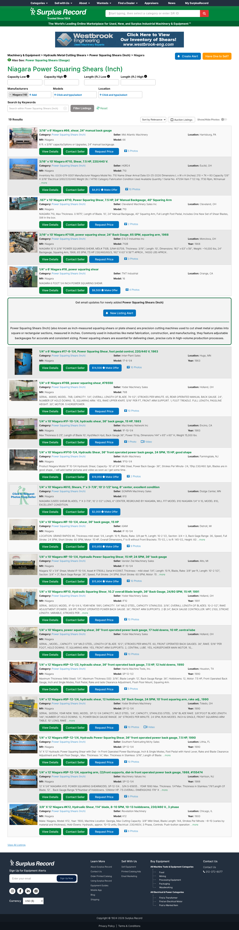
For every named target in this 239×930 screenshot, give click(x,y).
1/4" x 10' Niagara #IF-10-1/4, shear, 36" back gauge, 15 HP (79, 522)
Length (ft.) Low (95, 76)
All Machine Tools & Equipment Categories (172, 866)
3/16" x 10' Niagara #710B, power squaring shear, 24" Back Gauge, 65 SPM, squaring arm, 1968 (104, 234)
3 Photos (133, 258)
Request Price (104, 151)
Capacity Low (17, 76)
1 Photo (132, 441)
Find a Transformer (168, 897)
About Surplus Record (101, 866)
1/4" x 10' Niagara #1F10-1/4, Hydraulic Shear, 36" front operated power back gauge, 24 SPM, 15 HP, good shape (115, 452)
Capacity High (54, 76)
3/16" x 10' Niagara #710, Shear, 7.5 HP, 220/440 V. (73, 161)
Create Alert (190, 56)
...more (43, 182)
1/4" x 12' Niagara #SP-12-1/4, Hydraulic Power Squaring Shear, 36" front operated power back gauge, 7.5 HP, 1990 (117, 737)
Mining (162, 876)
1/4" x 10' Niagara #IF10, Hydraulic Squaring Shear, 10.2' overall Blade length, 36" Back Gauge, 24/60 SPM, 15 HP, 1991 (119, 591)
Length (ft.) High (132, 76)
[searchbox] (39, 95)
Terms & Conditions (129, 925)
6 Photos (133, 796)
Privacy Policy (107, 925)
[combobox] (29, 94)
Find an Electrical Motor (170, 901)
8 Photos (133, 831)
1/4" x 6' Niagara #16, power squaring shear (69, 269)
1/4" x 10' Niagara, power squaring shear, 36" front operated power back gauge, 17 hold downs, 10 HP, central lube (117, 630)
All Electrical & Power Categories (167, 892)
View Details (50, 151)
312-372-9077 (214, 871)
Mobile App (96, 890)
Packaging (164, 883)
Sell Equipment (128, 866)
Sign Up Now (66, 878)
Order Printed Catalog (101, 876)
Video (148, 441)
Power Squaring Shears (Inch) (69, 134)
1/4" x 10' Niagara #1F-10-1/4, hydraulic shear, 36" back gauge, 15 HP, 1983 (90, 421)
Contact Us (96, 871)
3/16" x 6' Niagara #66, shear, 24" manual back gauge (75, 130)
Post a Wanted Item (168, 905)
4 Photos (134, 289)
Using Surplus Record (101, 880)
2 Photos (133, 224)
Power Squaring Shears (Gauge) (48, 60)
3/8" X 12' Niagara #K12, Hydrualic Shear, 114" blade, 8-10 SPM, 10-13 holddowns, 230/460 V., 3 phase (109, 807)
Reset (104, 108)
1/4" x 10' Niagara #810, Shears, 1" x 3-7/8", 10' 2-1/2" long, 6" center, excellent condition (99, 487)
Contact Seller (75, 151)
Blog (93, 894)
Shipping (95, 899)
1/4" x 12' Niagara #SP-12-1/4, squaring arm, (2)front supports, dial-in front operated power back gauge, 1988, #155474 (121, 772)
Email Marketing (129, 876)
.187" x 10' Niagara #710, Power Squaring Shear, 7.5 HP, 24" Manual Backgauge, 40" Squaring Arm (105, 200)
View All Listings (17, 844)
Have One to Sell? (217, 56)
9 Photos (136, 545)
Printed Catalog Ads (131, 871)
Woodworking (166, 887)
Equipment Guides (99, 885)
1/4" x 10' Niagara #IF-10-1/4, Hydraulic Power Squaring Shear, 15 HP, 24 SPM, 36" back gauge (103, 556)
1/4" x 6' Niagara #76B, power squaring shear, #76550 (76, 383)
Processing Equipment (170, 880)
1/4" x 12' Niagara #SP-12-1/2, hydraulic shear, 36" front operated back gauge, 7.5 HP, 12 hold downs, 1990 (111, 664)
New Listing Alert (121, 313)
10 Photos (134, 189)
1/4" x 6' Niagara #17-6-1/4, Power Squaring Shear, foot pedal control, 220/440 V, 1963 (98, 351)
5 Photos (133, 150)
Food (161, 872)
